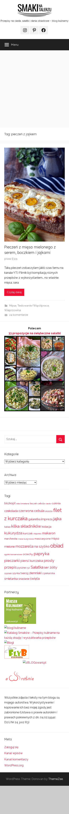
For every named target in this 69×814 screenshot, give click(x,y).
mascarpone (42, 538)
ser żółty (50, 567)
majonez (37, 534)
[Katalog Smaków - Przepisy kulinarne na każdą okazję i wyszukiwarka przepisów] (34, 637)
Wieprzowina (12, 310)
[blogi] (9, 642)
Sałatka (37, 567)
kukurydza (13, 533)
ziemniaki (35, 573)
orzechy (28, 554)
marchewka (10, 538)
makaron (48, 533)
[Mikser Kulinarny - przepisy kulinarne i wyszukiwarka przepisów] (20, 623)
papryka (41, 553)
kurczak (28, 533)
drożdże (49, 511)
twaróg (24, 573)
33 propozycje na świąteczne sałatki (34, 333)
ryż (28, 567)
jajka (57, 518)
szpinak (8, 573)
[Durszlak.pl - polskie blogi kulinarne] (15, 627)
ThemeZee (55, 779)
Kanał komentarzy (16, 759)
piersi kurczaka (31, 561)
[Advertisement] (34, 89)
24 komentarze (18, 314)
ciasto (48, 503)
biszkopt (10, 503)
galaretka (34, 519)
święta (35, 578)
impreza (47, 519)
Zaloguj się (11, 747)
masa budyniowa (26, 539)
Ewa (14, 258)
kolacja (46, 526)
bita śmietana (22, 503)
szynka (16, 573)
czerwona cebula (31, 511)
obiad (56, 546)
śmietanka (11, 578)
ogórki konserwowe (13, 554)
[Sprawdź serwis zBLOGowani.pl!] (34, 662)
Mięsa (12, 305)
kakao (7, 526)
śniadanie (23, 578)
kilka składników (26, 526)
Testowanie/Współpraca (33, 305)
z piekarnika (48, 573)
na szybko (42, 546)
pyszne (21, 567)
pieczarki (12, 560)
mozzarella (24, 546)
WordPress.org (14, 765)
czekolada (11, 511)
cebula (41, 503)
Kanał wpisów (13, 753)
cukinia (56, 503)
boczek (33, 503)
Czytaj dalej (14, 292)
